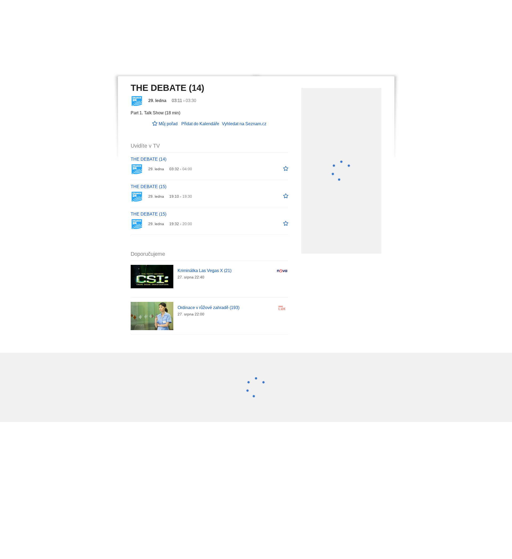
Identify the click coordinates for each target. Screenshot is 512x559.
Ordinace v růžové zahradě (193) (208, 307)
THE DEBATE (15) (148, 186)
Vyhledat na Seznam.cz (244, 123)
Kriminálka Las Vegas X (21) (204, 270)
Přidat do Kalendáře (200, 123)
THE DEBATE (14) (148, 159)
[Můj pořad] (285, 168)
